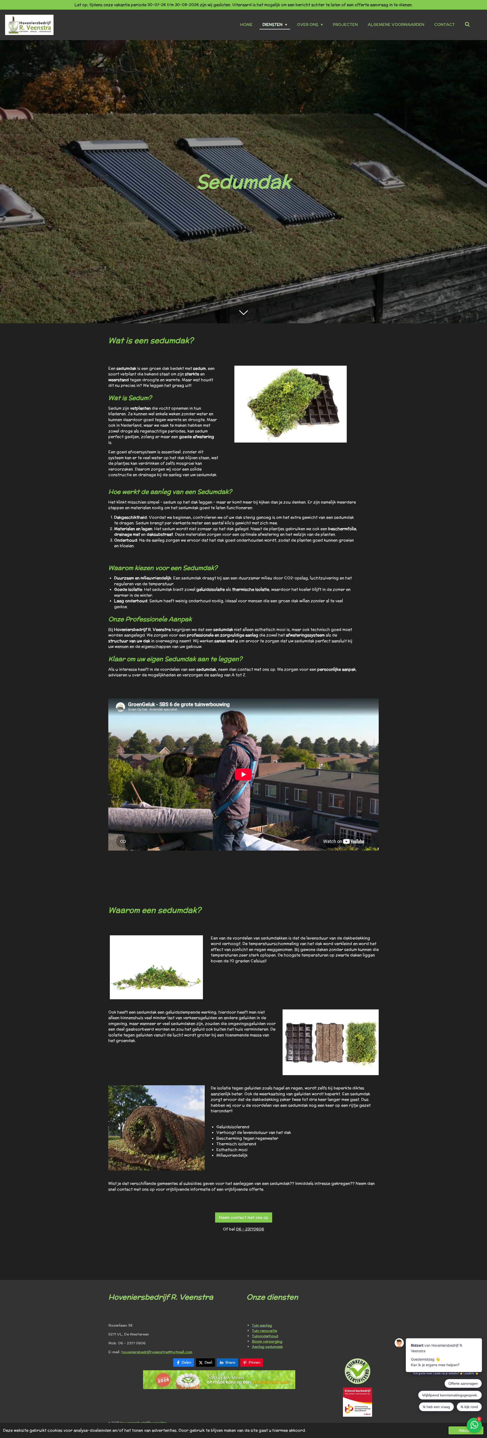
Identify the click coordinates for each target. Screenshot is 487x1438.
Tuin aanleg (262, 1325)
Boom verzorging (267, 1341)
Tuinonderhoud (265, 1336)
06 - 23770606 (250, 1229)
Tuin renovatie (264, 1330)
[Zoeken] (467, 24)
